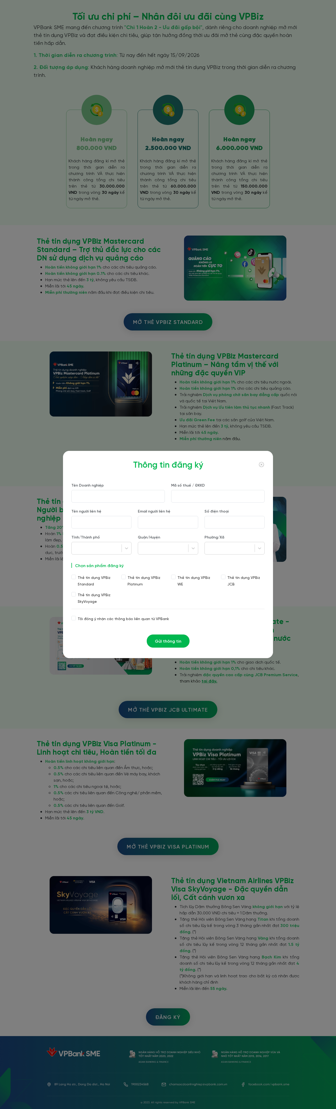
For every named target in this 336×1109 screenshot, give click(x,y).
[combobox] (74, 548)
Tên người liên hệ (86, 511)
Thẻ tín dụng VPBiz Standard (94, 580)
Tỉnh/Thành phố (85, 537)
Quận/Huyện (149, 537)
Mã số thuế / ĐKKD (188, 485)
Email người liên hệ (154, 511)
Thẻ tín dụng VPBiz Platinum (144, 580)
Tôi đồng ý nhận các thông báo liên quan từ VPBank (123, 618)
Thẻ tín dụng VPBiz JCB (243, 580)
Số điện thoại (216, 511)
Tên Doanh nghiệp (87, 485)
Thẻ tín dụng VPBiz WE (193, 580)
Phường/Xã (214, 537)
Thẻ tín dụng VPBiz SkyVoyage (94, 598)
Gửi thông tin (168, 641)
